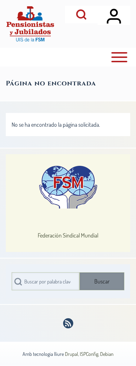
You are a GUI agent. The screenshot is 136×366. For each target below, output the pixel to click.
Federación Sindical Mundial (68, 235)
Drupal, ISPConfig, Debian (89, 354)
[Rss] (68, 323)
